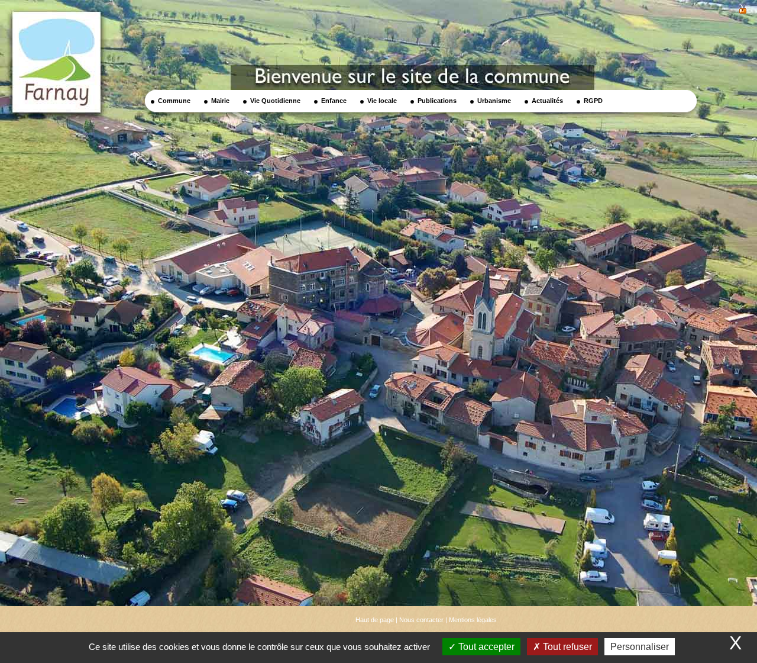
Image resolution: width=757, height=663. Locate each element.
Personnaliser (639, 647)
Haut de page (374, 619)
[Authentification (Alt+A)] (742, 7)
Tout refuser (566, 647)
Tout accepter (485, 647)
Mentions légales (473, 619)
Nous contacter (421, 619)
